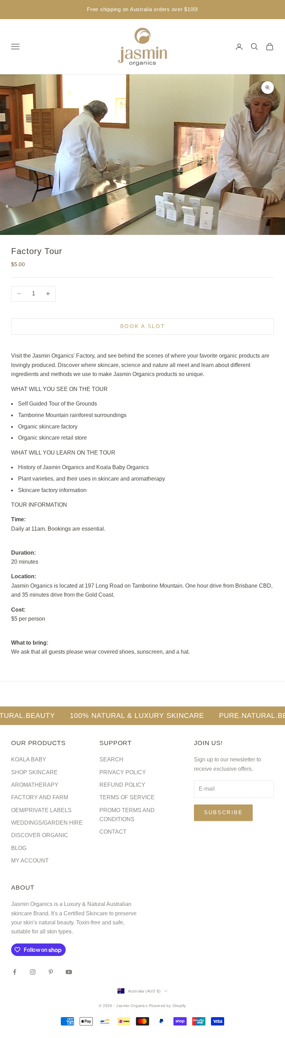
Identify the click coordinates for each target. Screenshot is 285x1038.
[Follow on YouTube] (68, 971)
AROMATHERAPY (34, 785)
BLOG (18, 848)
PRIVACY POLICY (122, 772)
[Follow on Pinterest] (50, 971)
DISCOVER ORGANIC (39, 835)
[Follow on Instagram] (32, 971)
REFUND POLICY (122, 785)
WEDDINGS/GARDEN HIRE (47, 823)
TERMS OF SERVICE (127, 797)
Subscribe (223, 812)
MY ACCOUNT (30, 861)
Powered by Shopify (167, 1006)
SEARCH (111, 759)
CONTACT (113, 832)
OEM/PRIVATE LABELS (41, 810)
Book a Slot (142, 326)
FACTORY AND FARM (39, 797)
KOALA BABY (28, 759)
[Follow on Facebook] (14, 971)
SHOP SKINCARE (34, 772)
